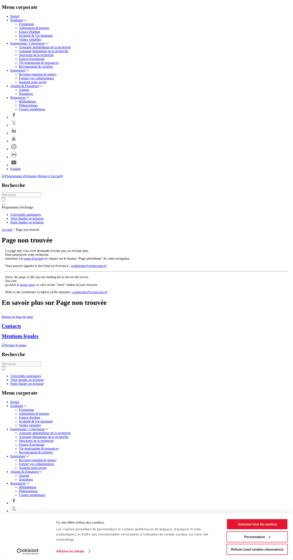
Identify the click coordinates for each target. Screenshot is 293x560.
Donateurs (26, 94)
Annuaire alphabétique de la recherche (45, 47)
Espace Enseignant (31, 59)
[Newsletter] (13, 165)
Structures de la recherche (36, 55)
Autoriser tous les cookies (257, 524)
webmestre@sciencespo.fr (88, 266)
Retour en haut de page (17, 317)
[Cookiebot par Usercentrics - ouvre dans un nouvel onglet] (28, 551)
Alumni (24, 90)
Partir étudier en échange (27, 222)
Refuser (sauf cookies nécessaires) (257, 549)
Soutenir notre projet (33, 82)
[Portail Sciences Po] (13, 157)
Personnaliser (254, 537)
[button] (3, 204)
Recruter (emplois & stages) (37, 74)
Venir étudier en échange (27, 218)
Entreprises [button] (17, 70)
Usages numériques (32, 109)
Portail (14, 16)
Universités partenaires (25, 214)
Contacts (11, 326)
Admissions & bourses (34, 28)
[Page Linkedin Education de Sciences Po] (13, 133)
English (15, 169)
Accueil (7, 229)
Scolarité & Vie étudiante (36, 35)
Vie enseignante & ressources (39, 63)
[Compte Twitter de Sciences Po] (13, 125)
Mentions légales (20, 336)
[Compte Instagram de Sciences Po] (13, 149)
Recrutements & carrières (36, 66)
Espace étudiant (29, 32)
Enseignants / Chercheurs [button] (27, 43)
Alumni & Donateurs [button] (24, 86)
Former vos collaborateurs (36, 78)
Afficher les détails (70, 551)
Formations (26, 24)
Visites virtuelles (30, 39)
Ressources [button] (18, 97)
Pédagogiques (28, 105)
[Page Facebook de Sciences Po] (13, 117)
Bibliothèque (27, 101)
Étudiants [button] (16, 20)
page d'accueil (33, 258)
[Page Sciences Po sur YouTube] (13, 141)
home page (27, 285)
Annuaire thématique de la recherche (43, 51)
